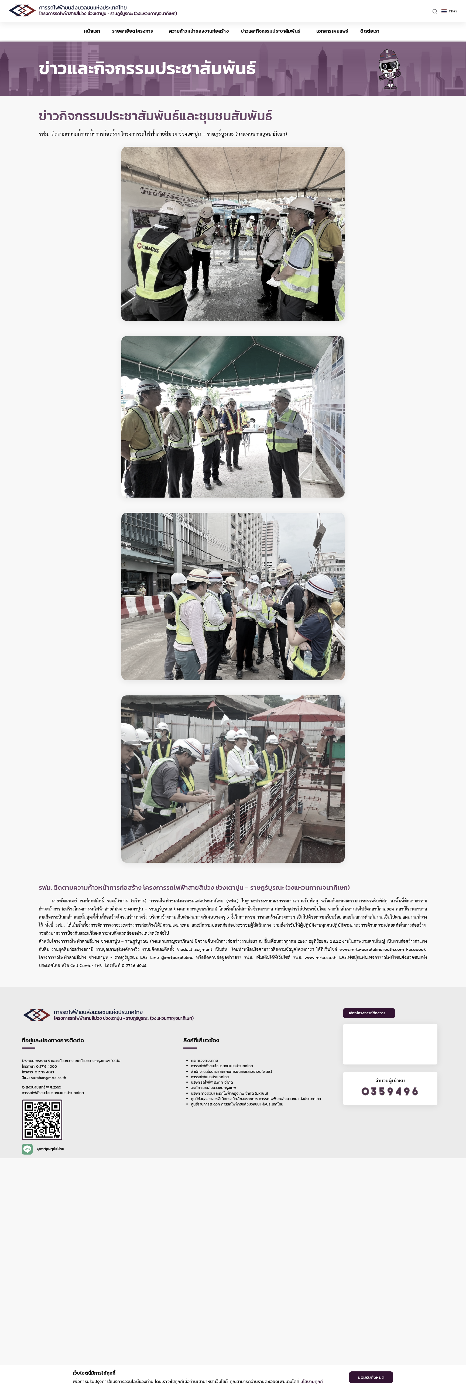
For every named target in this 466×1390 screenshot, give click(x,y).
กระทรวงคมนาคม (204, 1060)
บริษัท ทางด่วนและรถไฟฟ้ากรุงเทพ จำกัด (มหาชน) (229, 1093)
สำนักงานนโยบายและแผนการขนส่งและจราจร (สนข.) (231, 1071)
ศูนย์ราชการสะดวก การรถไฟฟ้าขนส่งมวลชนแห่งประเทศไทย (237, 1104)
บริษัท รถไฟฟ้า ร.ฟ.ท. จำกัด (212, 1082)
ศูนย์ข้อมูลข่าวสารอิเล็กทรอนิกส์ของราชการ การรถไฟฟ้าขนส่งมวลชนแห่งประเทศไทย (256, 1099)
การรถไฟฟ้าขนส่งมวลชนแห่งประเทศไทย (222, 1066)
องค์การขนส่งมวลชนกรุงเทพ (213, 1088)
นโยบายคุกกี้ (311, 1381)
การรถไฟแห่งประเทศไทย (210, 1077)
